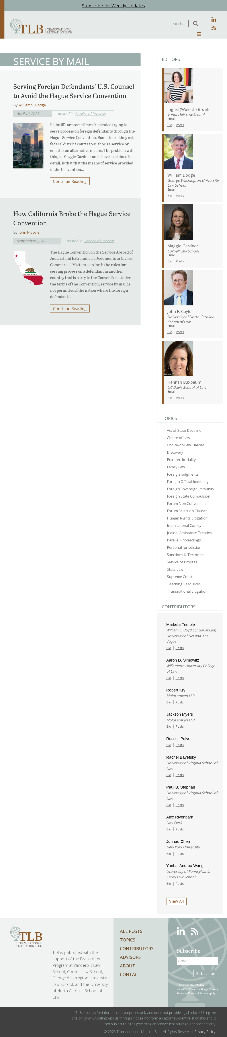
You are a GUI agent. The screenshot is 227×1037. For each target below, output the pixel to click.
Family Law (176, 467)
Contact (130, 974)
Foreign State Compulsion (188, 496)
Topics (127, 940)
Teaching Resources (184, 584)
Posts (180, 125)
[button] (195, 23)
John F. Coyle (28, 232)
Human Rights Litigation (187, 518)
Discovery (175, 452)
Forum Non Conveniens (186, 503)
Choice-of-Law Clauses (186, 445)
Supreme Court (179, 576)
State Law (175, 569)
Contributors (137, 948)
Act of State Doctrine (184, 430)
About (127, 966)
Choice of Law (178, 437)
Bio (169, 125)
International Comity (184, 525)
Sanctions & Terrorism (185, 554)
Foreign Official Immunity (188, 481)
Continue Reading (70, 181)
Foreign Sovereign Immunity (190, 488)
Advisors (130, 957)
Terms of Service (198, 993)
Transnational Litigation (187, 591)
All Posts (131, 931)
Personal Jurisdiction (184, 547)
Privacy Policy (204, 1031)
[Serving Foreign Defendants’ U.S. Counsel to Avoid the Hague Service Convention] (28, 144)
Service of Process (90, 113)
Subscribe (205, 973)
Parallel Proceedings (184, 540)
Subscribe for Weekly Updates (113, 6)
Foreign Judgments (183, 474)
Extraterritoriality (181, 459)
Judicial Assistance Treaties (189, 532)
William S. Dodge (32, 105)
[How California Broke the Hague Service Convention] (28, 266)
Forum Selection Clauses (187, 510)
